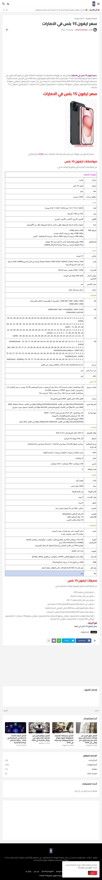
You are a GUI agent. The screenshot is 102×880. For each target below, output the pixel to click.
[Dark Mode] (8, 4)
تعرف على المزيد (86, 867)
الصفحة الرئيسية (91, 19)
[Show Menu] (98, 4)
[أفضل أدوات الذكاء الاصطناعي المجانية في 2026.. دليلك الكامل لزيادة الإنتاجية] (15, 727)
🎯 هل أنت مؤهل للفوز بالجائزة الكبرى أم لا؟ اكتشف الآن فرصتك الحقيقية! (61, 10)
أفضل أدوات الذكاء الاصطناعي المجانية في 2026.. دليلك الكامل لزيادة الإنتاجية (16, 739)
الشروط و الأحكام (47, 871)
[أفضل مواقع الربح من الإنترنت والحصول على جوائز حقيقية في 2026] (39, 727)
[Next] (3, 10)
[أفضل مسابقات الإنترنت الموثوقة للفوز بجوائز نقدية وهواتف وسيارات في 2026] (62, 727)
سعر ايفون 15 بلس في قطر (85, 626)
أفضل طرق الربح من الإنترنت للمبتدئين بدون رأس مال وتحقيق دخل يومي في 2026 (87, 739)
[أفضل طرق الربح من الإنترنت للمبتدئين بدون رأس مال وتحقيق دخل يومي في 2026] (86, 727)
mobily (41, 875)
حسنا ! (92, 873)
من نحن (36, 871)
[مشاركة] (7, 30)
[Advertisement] (51, 54)
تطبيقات (51, 769)
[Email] (54, 640)
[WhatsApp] (59, 640)
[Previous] (7, 10)
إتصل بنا (28, 871)
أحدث (96, 711)
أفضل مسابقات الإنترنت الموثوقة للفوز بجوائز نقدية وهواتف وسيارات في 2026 (63, 739)
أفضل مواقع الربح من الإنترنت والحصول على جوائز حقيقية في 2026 (41, 738)
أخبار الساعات (51, 760)
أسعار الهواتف (79, 19)
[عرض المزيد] (49, 640)
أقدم (5, 711)
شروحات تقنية (51, 773)
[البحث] (3, 4)
